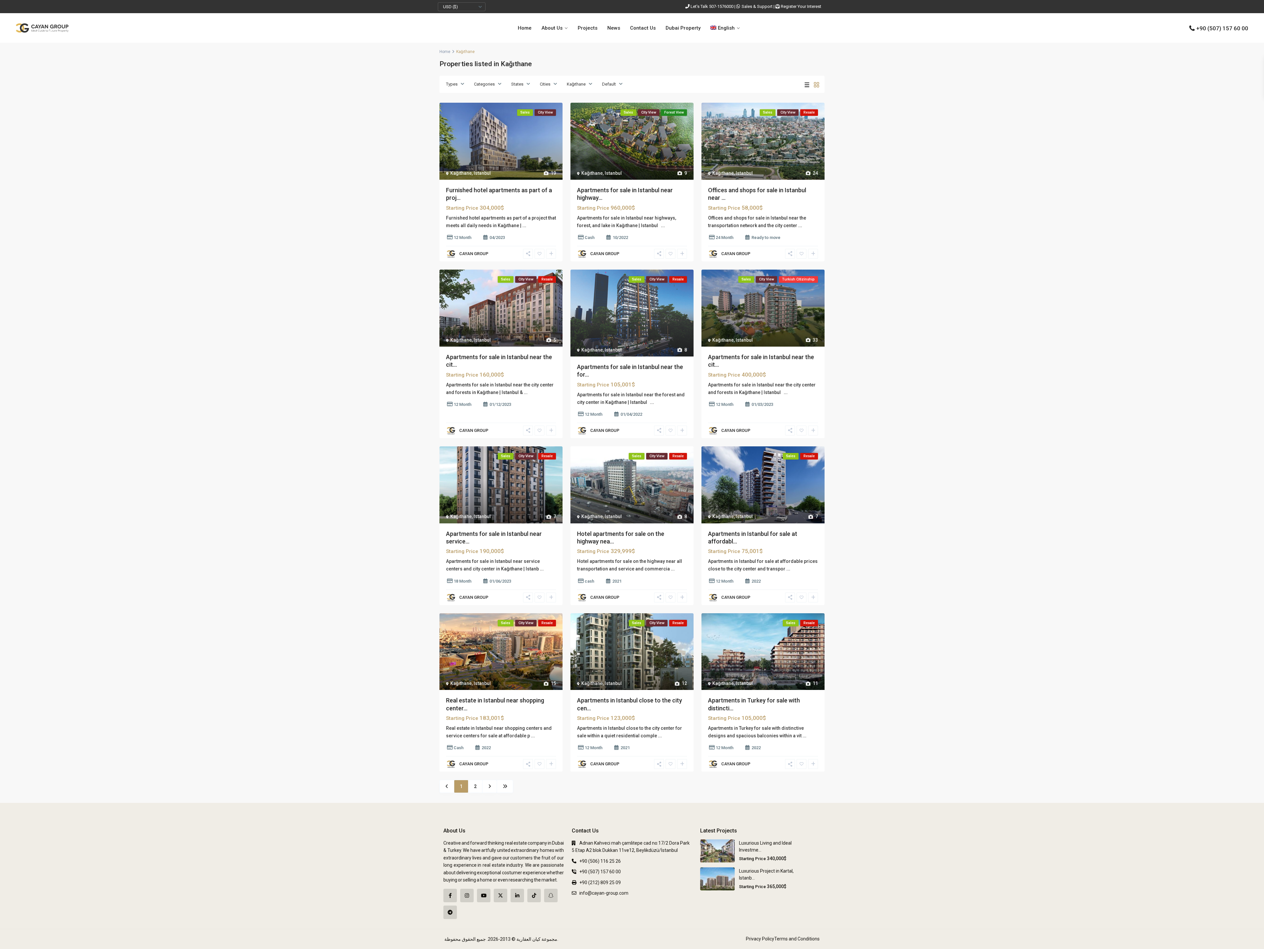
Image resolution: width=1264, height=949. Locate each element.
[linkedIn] (517, 895)
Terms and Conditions (797, 938)
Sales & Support (757, 6)
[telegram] (450, 912)
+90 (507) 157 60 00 (1222, 28)
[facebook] (450, 895)
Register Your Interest (801, 6)
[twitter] (500, 895)
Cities (545, 84)
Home (525, 28)
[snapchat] (551, 895)
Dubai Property (683, 28)
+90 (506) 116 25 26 (600, 861)
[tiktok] (534, 895)
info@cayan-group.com (603, 893)
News (613, 28)
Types (452, 84)
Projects (587, 28)
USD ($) (450, 6)
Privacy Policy (760, 938)
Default (609, 84)
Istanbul (482, 173)
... (524, 225)
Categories (484, 84)
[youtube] (483, 895)
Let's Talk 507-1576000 (712, 6)
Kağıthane (576, 84)
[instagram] (467, 895)
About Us (552, 28)
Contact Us (643, 28)
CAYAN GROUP (473, 253)
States (517, 84)
